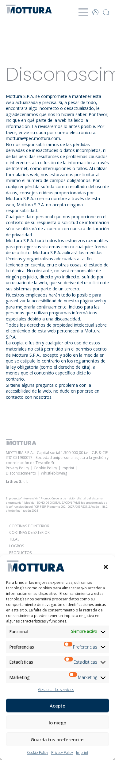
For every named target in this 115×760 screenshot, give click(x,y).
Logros (16, 546)
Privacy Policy (62, 752)
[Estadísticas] (69, 662)
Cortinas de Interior (29, 526)
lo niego (57, 722)
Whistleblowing (54, 473)
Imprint (82, 752)
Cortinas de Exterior (29, 532)
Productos (20, 552)
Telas (14, 539)
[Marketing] (73, 677)
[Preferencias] (68, 647)
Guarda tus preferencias (58, 739)
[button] (106, 567)
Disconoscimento (21, 473)
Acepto (57, 706)
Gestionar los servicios (56, 689)
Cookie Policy (37, 752)
